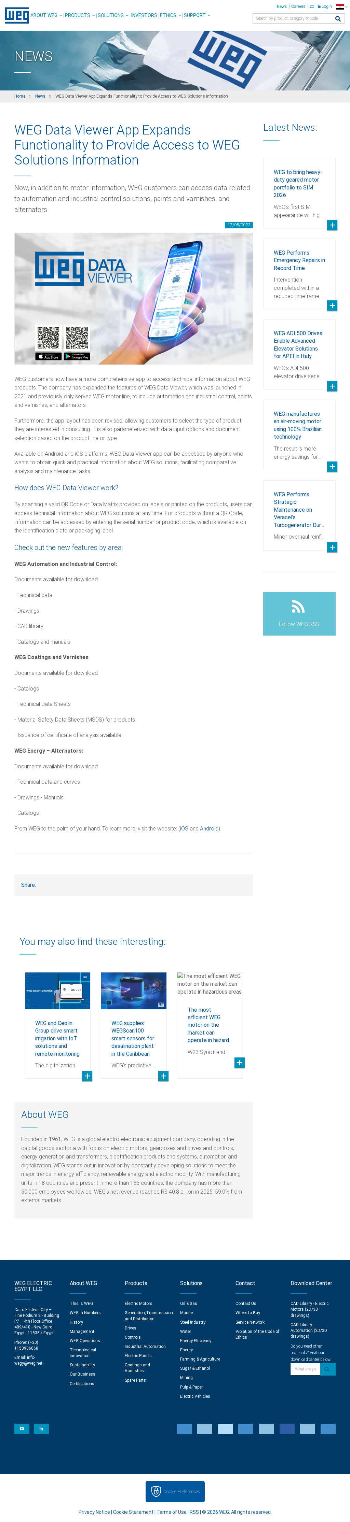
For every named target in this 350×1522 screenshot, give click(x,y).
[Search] (338, 19)
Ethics (168, 15)
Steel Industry (192, 1322)
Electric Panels (138, 1355)
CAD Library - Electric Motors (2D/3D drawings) (309, 1309)
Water (185, 1331)
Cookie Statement (133, 1512)
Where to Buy (247, 1312)
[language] (342, 6)
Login (326, 6)
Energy (186, 1350)
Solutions (111, 15)
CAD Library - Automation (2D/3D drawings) (309, 1330)
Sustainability (82, 1365)
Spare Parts (135, 1380)
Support (195, 15)
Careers (298, 6)
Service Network (250, 1322)
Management (82, 1331)
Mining (186, 1377)
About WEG (43, 15)
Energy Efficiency (195, 1340)
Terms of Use (172, 1512)
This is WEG (81, 1303)
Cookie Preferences (181, 1491)
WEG (14, 15)
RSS (194, 1512)
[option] (57, 1020)
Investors (144, 15)
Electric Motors (138, 1303)
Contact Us (245, 1303)
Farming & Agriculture (200, 1359)
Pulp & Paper (191, 1387)
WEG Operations (85, 1340)
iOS (185, 828)
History (76, 1322)
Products (77, 15)
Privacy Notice (94, 1512)
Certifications (82, 1383)
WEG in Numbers (85, 1312)
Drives (130, 1328)
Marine (186, 1312)
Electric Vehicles (195, 1396)
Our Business (82, 1374)
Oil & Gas (188, 1303)
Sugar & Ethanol (195, 1368)
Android (209, 828)
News (282, 6)
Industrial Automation (145, 1346)
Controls (133, 1337)
